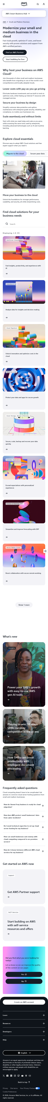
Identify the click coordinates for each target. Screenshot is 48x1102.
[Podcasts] (26, 1076)
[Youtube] (22, 1076)
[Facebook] (7, 1076)
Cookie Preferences (10, 1092)
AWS (4, 22)
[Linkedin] (11, 1076)
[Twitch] (19, 1076)
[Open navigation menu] (4, 4)
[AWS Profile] (43, 4)
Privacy (5, 1088)
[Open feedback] (45, 551)
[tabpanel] (24, 182)
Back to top (22, 1082)
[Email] (30, 1076)
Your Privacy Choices (27, 1088)
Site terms (14, 1088)
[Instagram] (15, 1076)
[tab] (15, 153)
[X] (4, 1076)
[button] (18, 14)
